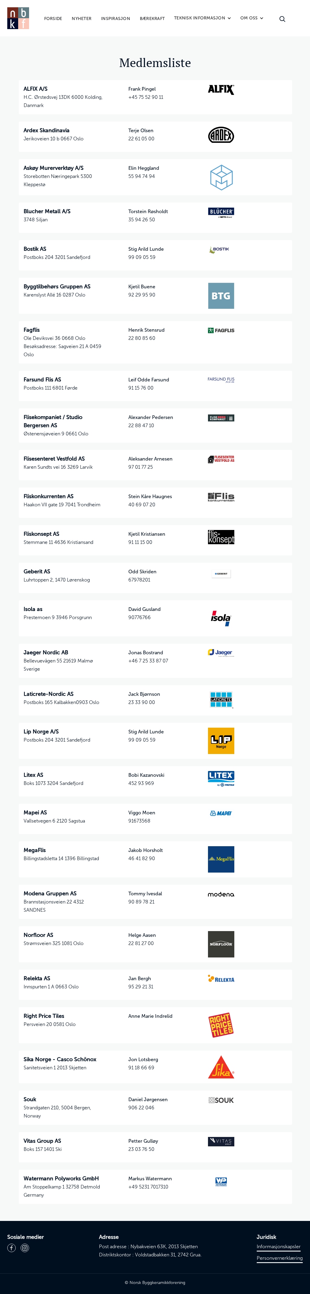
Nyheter (81, 18)
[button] (202, 18)
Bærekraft (152, 18)
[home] (18, 18)
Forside (53, 18)
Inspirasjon (115, 18)
